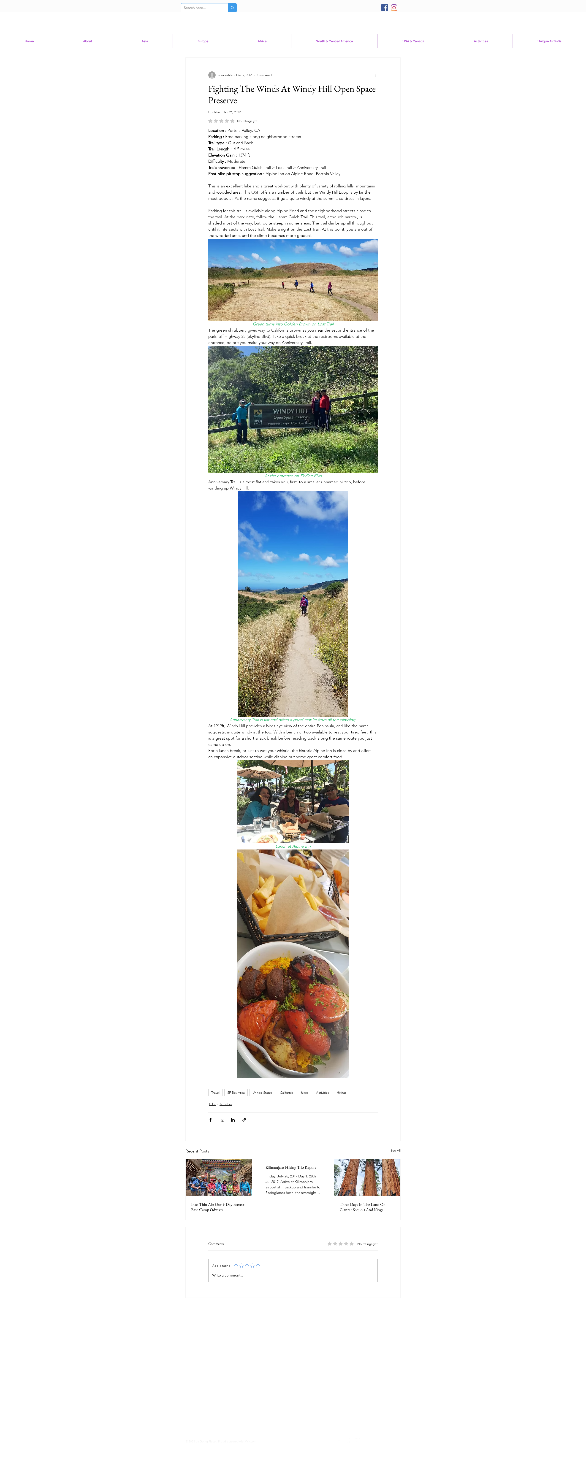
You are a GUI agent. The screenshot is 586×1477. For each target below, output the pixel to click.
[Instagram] (394, 7)
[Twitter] (357, 1440)
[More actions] (375, 75)
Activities (322, 1092)
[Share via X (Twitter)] (222, 1120)
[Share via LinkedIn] (233, 1120)
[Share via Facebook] (210, 1120)
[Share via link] (244, 1120)
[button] (413, 41)
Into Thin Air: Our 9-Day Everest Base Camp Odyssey (217, 1207)
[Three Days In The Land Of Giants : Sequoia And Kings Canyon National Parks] (367, 1177)
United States (262, 1092)
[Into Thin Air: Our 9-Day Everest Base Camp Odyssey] (219, 1177)
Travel (215, 1092)
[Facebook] (384, 7)
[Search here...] (232, 7)
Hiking (341, 1092)
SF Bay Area (236, 1092)
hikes (304, 1092)
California (286, 1092)
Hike (212, 1104)
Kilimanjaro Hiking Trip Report (291, 1167)
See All (396, 1150)
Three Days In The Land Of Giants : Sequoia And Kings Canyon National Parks (362, 1207)
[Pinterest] (351, 1440)
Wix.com (250, 1441)
